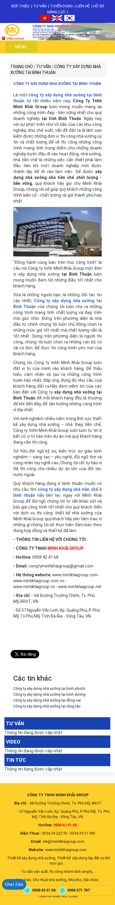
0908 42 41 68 (44, 890)
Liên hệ (83, 6)
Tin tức (16, 760)
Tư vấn (40, 6)
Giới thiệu (20, 6)
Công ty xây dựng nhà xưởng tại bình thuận (57, 83)
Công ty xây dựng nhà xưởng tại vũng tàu (46, 706)
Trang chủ (21, 66)
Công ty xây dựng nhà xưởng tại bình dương (49, 694)
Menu (21, 47)
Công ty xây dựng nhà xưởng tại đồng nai (47, 700)
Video (13, 742)
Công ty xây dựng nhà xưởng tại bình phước (49, 688)
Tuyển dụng (61, 6)
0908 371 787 (79, 890)
